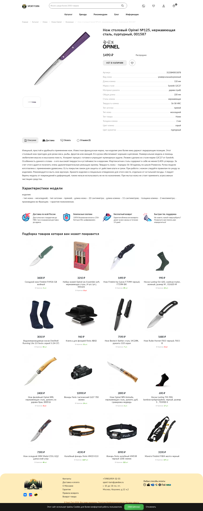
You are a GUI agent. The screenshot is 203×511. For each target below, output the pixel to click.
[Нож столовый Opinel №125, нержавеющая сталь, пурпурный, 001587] (61, 59)
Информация (132, 14)
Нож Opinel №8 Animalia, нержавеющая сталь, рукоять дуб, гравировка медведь (121, 399)
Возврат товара (69, 497)
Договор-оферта (132, 502)
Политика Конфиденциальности (111, 502)
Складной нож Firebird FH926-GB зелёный (41, 283)
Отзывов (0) (85, 140)
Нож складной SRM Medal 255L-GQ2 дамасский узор (41, 457)
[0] (174, 5)
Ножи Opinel (56, 22)
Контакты (67, 479)
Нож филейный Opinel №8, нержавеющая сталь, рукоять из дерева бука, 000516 (41, 399)
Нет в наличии (114, 63)
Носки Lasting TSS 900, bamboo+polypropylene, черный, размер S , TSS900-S (162, 399)
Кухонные (70, 22)
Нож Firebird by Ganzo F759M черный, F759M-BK (121, 283)
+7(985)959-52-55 (111, 478)
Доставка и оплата (71, 482)
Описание (31, 140)
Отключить (151, 506)
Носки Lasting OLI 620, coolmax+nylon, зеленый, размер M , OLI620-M (162, 283)
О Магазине (68, 486)
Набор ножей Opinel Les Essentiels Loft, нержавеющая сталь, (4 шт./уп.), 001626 (81, 284)
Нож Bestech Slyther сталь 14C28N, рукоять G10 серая (122, 342)
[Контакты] (143, 5)
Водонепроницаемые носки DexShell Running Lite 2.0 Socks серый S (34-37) (41, 342)
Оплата (67, 140)
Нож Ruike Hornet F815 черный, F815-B (162, 342)
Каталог (68, 14)
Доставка (49, 140)
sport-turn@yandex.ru (113, 482)
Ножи (45, 22)
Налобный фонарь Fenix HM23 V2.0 (81, 456)
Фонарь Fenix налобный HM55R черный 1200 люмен (121, 457)
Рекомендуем (100, 14)
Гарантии (67, 489)
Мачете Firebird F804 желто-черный (162, 456)
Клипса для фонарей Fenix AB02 (81, 341)
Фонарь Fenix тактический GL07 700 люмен (81, 398)
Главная (25, 22)
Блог (116, 14)
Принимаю (134, 507)
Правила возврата (71, 493)
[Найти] (122, 5)
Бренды (83, 14)
